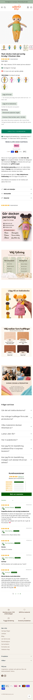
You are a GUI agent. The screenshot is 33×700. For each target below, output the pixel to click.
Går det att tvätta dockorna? (13, 410)
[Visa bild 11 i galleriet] (16, 27)
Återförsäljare (5, 641)
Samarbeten (5, 644)
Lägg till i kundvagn (16, 131)
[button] (5, 59)
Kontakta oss (5, 647)
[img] (5, 505)
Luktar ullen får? (8, 434)
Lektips (3, 633)
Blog (2, 636)
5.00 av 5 (21, 476)
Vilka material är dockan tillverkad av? (11, 426)
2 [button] (15, 594)
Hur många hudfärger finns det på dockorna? (14, 417)
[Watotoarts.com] (16, 7)
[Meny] (2, 7)
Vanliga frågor (5, 631)
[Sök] (5, 7)
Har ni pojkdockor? (9, 440)
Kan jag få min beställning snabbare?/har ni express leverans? (12, 448)
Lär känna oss (5, 639)
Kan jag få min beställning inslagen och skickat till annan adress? (14, 459)
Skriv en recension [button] (16, 494)
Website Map (5, 649)
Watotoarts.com (9, 694)
